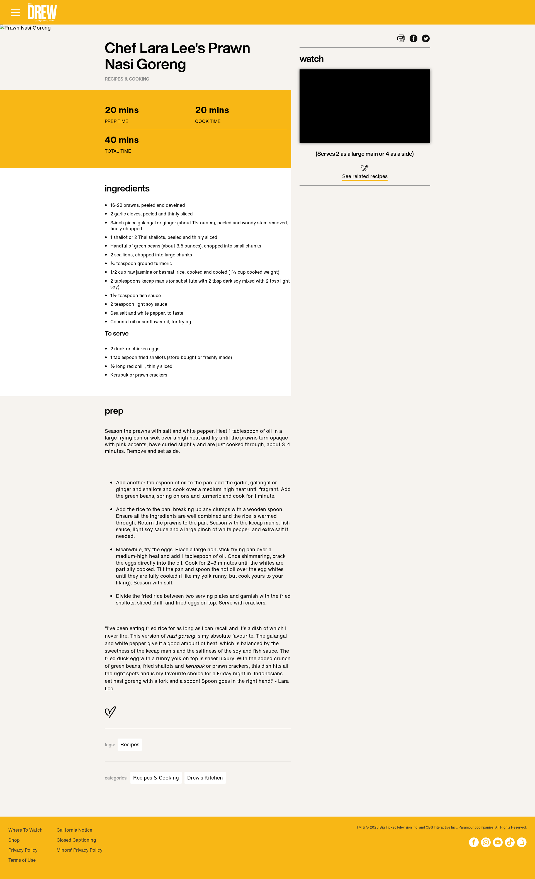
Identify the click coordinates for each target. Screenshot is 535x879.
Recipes (129, 744)
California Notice (74, 830)
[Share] (401, 39)
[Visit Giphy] (522, 842)
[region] (365, 106)
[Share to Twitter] (425, 39)
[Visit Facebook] (474, 842)
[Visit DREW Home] (42, 12)
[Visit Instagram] (486, 842)
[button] (42, 12)
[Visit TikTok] (510, 842)
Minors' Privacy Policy (80, 850)
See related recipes (365, 176)
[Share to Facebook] (413, 39)
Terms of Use (22, 860)
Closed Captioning (76, 840)
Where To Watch (25, 830)
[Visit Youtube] (498, 842)
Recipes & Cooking (127, 79)
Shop (14, 840)
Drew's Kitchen (205, 777)
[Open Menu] (15, 12)
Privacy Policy (23, 850)
